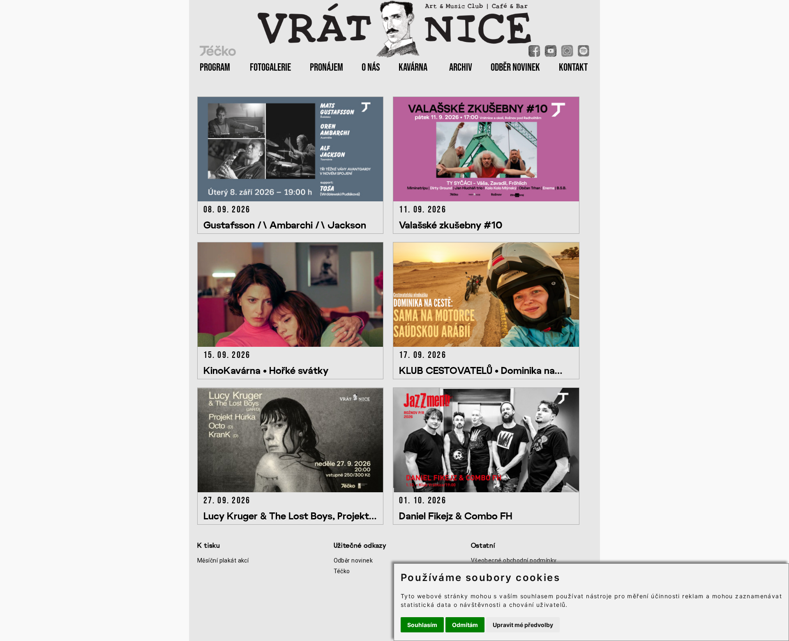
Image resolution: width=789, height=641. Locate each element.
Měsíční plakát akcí (223, 560)
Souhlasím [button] (422, 624)
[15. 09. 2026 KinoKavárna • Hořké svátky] (295, 344)
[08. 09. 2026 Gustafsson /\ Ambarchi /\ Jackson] (295, 199)
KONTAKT (573, 67)
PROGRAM (215, 67)
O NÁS (371, 67)
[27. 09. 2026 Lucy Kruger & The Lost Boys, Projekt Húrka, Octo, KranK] (295, 490)
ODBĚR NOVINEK (515, 67)
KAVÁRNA (413, 67)
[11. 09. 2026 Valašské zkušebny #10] (490, 199)
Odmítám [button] (465, 624)
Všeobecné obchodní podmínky (514, 560)
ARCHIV (460, 67)
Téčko (342, 571)
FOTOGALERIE (270, 67)
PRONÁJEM (326, 67)
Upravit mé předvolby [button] (523, 624)
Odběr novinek (353, 560)
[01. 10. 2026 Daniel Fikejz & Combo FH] (490, 490)
